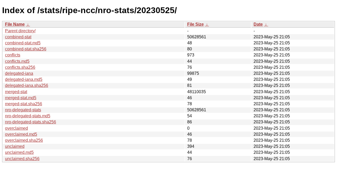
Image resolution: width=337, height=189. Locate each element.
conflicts (12, 55)
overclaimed (16, 128)
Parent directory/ (20, 31)
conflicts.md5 (17, 61)
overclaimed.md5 (21, 134)
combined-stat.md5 (23, 43)
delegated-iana (19, 73)
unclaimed (14, 146)
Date (258, 24)
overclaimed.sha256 (24, 140)
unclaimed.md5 (19, 152)
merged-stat (16, 92)
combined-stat (18, 37)
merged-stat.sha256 (23, 104)
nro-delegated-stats (23, 110)
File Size (195, 24)
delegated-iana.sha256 (26, 85)
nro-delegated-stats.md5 (27, 116)
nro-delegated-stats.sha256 (30, 122)
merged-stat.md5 (20, 98)
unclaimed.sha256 (22, 158)
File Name (15, 24)
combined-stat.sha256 (25, 49)
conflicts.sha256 (20, 67)
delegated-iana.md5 (23, 79)
